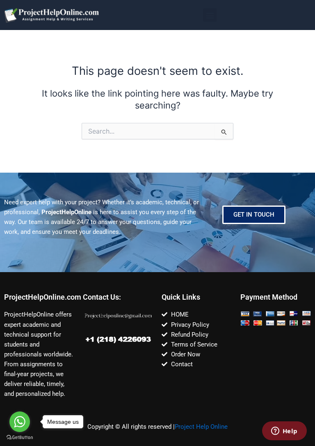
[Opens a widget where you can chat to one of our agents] (284, 431)
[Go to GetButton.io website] (20, 437)
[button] (210, 15)
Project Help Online (201, 426)
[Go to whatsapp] (19, 421)
